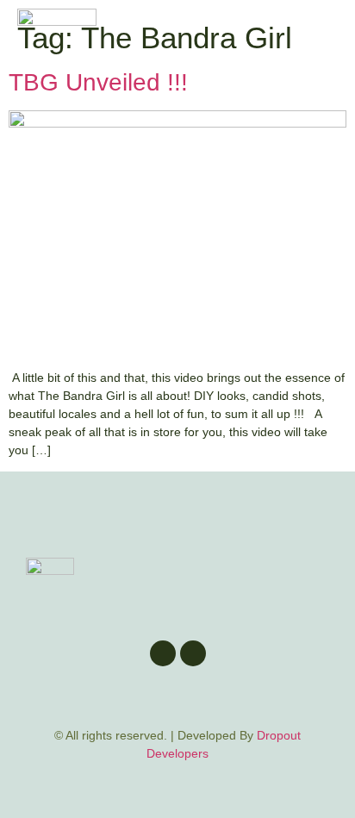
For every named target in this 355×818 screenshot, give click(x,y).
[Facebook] (163, 653)
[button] (324, 37)
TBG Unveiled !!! (98, 82)
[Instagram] (193, 653)
